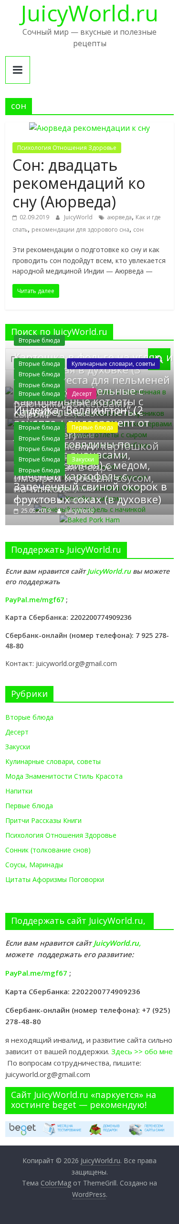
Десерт (82, 394)
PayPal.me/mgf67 (34, 599)
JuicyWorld (79, 217)
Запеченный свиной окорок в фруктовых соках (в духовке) (90, 492)
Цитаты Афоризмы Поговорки (54, 879)
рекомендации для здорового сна (80, 229)
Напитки (18, 790)
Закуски (83, 459)
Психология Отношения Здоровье (66, 148)
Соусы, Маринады (34, 864)
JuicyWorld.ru (110, 571)
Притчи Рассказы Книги (43, 820)
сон (138, 229)
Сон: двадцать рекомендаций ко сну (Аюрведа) (78, 183)
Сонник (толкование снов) (48, 849)
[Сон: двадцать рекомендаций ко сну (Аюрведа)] (89, 128)
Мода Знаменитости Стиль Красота (64, 776)
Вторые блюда (39, 340)
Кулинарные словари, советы (113, 364)
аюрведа (119, 217)
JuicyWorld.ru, (117, 943)
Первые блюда (92, 427)
